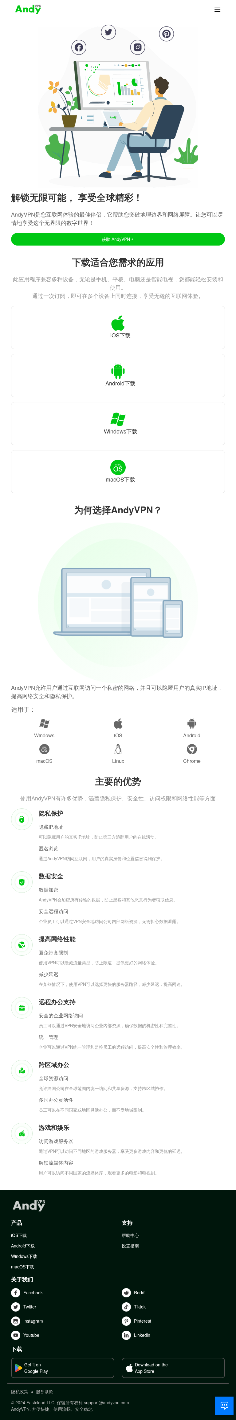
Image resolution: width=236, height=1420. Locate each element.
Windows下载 (24, 1256)
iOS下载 (19, 1235)
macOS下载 (22, 1266)
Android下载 (23, 1246)
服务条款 (44, 1391)
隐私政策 (19, 1391)
